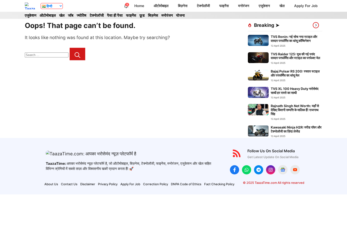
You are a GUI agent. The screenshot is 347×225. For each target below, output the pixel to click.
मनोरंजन (243, 6)
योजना (180, 15)
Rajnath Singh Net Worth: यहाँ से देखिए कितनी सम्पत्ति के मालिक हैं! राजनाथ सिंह (295, 110)
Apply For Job (305, 6)
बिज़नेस (182, 6)
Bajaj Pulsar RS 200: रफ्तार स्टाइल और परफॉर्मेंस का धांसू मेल (295, 73)
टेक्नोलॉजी (203, 6)
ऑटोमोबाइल (161, 6)
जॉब (70, 15)
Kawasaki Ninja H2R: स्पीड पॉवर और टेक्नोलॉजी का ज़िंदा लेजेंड (296, 129)
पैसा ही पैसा (115, 15)
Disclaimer (87, 184)
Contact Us (69, 184)
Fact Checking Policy (219, 184)
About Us (51, 184)
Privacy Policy (108, 184)
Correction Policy (155, 184)
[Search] (77, 54)
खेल (282, 6)
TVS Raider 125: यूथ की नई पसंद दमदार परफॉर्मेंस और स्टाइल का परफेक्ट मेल (295, 56)
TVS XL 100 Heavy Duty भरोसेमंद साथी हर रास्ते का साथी (294, 91)
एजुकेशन (264, 6)
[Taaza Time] (30, 6)
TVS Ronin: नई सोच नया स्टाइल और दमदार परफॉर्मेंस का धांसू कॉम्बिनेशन (294, 39)
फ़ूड (142, 15)
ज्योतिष (81, 15)
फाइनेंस (224, 6)
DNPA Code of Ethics (186, 184)
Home (139, 6)
